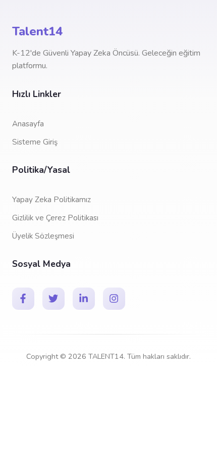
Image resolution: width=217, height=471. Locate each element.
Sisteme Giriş (35, 142)
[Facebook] (23, 299)
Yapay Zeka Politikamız (51, 200)
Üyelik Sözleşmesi (43, 236)
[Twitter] (53, 299)
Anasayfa (28, 124)
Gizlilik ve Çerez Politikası (55, 218)
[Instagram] (114, 299)
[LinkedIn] (84, 299)
